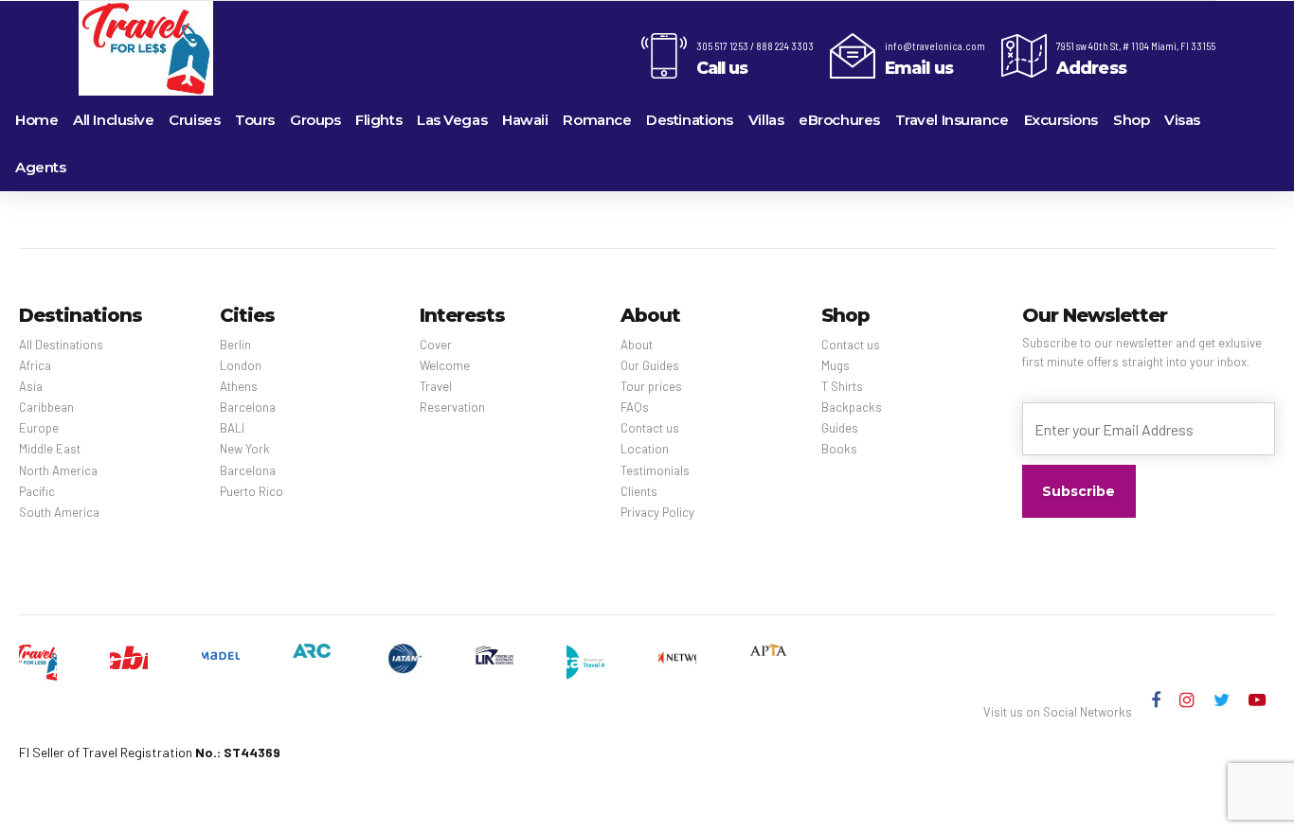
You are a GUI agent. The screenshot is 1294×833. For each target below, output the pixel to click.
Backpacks (851, 407)
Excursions (1061, 120)
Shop (1131, 120)
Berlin (235, 344)
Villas (765, 120)
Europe (39, 427)
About (636, 344)
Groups (315, 120)
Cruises (194, 120)
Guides (839, 427)
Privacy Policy (657, 512)
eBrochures (839, 120)
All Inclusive (113, 120)
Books (839, 448)
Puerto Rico (251, 491)
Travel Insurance (952, 120)
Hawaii (525, 120)
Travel (436, 386)
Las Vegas (452, 120)
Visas (1182, 120)
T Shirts (842, 386)
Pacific (37, 491)
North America (58, 470)
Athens (239, 386)
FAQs (634, 407)
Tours (255, 120)
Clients (638, 491)
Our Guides (649, 365)
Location (644, 448)
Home (36, 120)
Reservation (452, 407)
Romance (597, 120)
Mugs (835, 365)
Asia (31, 386)
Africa (35, 365)
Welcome (445, 365)
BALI (232, 427)
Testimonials (655, 470)
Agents (40, 167)
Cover (436, 344)
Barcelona (248, 407)
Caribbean (46, 407)
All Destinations (61, 344)
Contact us (649, 427)
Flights (378, 120)
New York (245, 448)
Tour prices (651, 386)
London (240, 365)
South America (59, 512)
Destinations (689, 120)
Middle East (50, 448)
